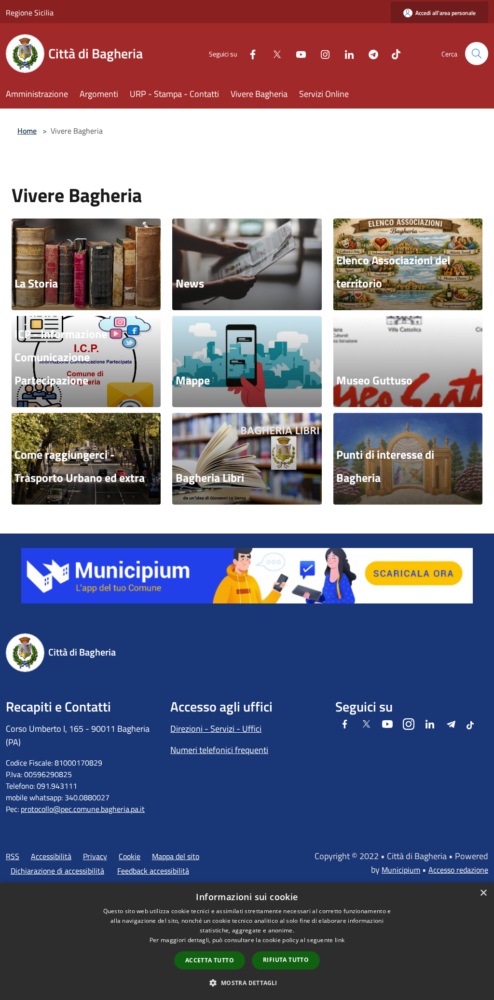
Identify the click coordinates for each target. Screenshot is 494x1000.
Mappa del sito (175, 856)
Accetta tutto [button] (209, 960)
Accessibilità (51, 856)
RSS (12, 856)
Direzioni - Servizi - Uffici (215, 728)
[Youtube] (297, 53)
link (339, 940)
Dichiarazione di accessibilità (57, 871)
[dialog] (247, 941)
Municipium (401, 870)
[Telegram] (369, 53)
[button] (247, 982)
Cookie (129, 856)
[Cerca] (476, 53)
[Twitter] (273, 53)
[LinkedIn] (345, 53)
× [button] (483, 893)
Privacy (95, 856)
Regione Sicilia (30, 12)
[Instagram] (321, 53)
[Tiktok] (392, 53)
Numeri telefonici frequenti (219, 749)
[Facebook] (249, 53)
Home (27, 131)
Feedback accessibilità (153, 871)
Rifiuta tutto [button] (286, 960)
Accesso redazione (458, 870)
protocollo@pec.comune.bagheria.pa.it (83, 809)
